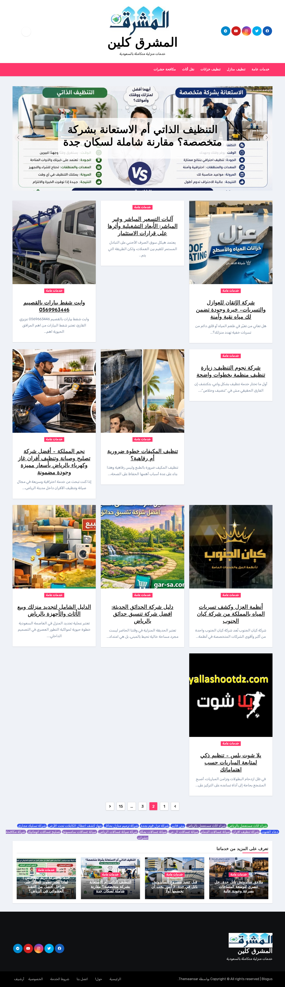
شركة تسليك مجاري (32, 826)
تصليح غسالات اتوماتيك (44, 832)
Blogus (267, 979)
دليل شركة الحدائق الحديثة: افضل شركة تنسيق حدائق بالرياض (142, 614)
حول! (98, 979)
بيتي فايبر (177, 826)
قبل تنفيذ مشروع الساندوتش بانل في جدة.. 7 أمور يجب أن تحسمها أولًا (174, 887)
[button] (18, 137)
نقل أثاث (188, 69)
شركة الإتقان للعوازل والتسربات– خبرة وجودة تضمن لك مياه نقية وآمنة (231, 310)
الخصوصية (35, 979)
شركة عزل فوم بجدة (155, 826)
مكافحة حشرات (165, 69)
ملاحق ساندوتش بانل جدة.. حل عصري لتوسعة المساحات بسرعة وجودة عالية (238, 887)
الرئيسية (115, 979)
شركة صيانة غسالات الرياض (118, 832)
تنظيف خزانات (211, 69)
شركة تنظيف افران (246, 832)
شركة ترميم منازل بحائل (121, 826)
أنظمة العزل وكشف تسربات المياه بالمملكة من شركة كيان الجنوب (231, 614)
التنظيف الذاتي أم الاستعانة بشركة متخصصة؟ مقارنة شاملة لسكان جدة (110, 887)
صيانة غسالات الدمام (215, 832)
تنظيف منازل (236, 69)
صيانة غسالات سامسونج (79, 832)
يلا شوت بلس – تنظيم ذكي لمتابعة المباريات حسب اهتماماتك (230, 763)
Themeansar (188, 979)
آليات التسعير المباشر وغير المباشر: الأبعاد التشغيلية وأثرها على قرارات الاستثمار (143, 227)
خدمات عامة (261, 69)
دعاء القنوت (270, 832)
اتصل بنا (82, 979)
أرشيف (19, 979)
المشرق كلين (142, 43)
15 (121, 806)
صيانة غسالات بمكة (153, 832)
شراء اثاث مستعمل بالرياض (247, 826)
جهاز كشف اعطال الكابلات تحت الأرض (75, 826)
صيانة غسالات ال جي (183, 832)
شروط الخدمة (59, 979)
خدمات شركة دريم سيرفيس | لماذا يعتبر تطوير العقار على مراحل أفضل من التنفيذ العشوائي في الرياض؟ (142, 136)
